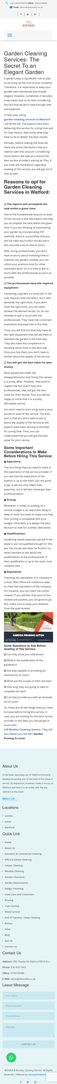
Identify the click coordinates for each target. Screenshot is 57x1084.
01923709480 (41, 3)
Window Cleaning (14, 871)
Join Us (8, 940)
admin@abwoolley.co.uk (31, 7)
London (9, 815)
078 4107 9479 (18, 967)
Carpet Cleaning (14, 865)
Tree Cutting (12, 905)
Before (8, 923)
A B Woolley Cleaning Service (22, 729)
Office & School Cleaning (18, 859)
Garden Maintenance (16, 882)
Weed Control (12, 911)
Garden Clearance (14, 877)
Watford (9, 827)
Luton (8, 821)
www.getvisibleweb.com (40, 1074)
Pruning (9, 900)
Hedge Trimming (14, 888)
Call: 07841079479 (17, 3)
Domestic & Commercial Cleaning (23, 853)
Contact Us (11, 946)
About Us (8, 798)
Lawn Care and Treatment (19, 894)
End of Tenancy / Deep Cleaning (22, 917)
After (8, 929)
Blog (7, 934)
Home (8, 842)
